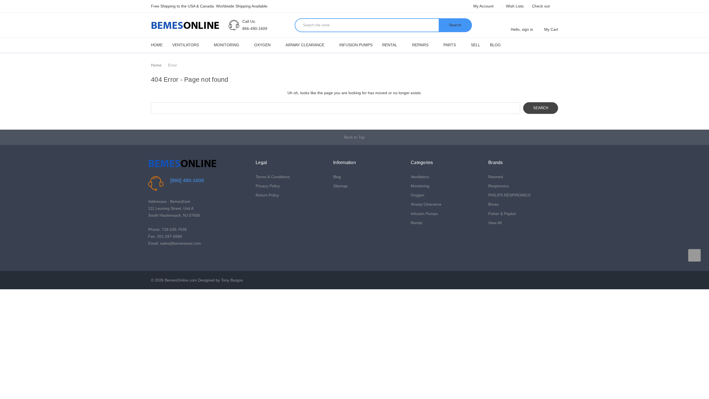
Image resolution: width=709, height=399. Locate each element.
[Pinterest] (168, 257)
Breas (493, 204)
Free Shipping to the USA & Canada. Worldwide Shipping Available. (209, 6)
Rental (389, 45)
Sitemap (340, 186)
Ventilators (185, 45)
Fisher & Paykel (502, 213)
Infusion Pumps (356, 45)
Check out (541, 6)
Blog (495, 45)
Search (455, 25)
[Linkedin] (177, 257)
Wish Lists (515, 6)
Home (157, 45)
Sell (475, 45)
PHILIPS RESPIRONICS (509, 195)
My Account (484, 6)
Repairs (420, 45)
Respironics (498, 186)
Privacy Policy (268, 186)
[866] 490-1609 (187, 180)
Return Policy (267, 195)
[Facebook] (151, 257)
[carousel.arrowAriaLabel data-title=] (694, 255)
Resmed (495, 177)
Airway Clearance (305, 45)
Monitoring (226, 45)
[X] (160, 257)
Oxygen (262, 45)
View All (495, 223)
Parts (449, 45)
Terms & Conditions (273, 177)
